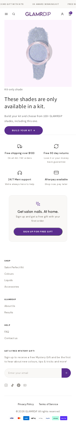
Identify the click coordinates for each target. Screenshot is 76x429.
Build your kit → (23, 130)
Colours (9, 273)
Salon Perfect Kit (14, 267)
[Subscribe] (66, 373)
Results (8, 312)
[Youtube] (25, 385)
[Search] (13, 14)
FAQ (6, 331)
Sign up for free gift (38, 232)
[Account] (62, 14)
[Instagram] (6, 385)
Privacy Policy (26, 404)
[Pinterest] (18, 385)
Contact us (11, 338)
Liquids (8, 280)
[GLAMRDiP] (38, 14)
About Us (9, 306)
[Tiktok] (12, 385)
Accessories (11, 286)
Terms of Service (48, 404)
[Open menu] (6, 14)
